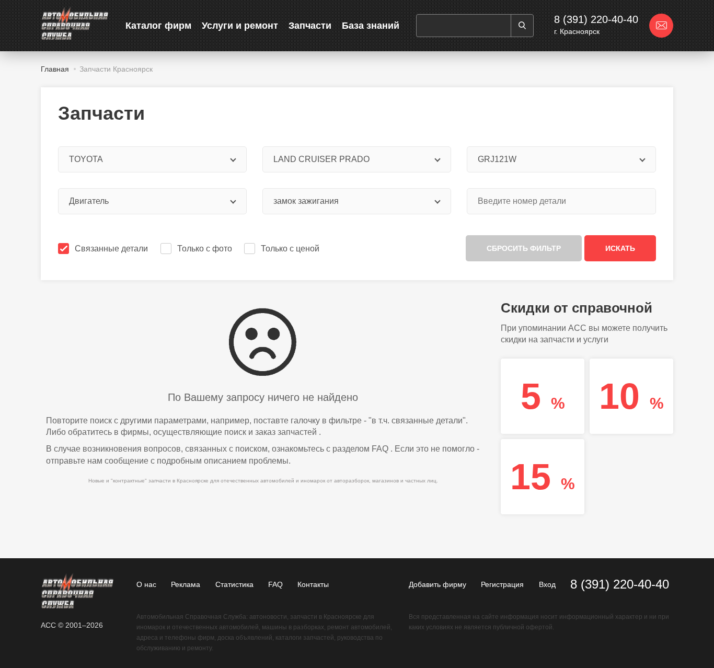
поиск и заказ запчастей (270, 432)
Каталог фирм (158, 25)
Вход (547, 584)
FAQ (380, 448)
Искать (620, 248)
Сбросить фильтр (524, 248)
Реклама (185, 584)
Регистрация (502, 584)
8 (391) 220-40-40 (596, 19)
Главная (55, 69)
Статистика (234, 584)
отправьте (65, 460)
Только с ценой (290, 248)
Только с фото (204, 248)
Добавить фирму (437, 584)
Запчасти (310, 25)
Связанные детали (111, 248)
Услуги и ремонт (240, 25)
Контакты (313, 584)
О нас (146, 584)
